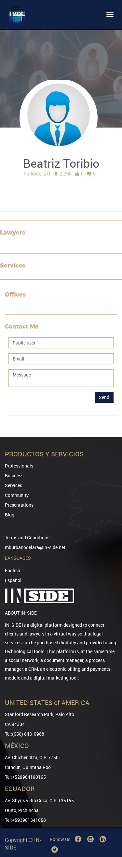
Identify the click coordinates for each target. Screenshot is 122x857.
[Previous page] (108, 828)
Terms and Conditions (27, 537)
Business (14, 475)
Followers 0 (36, 173)
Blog (9, 515)
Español (13, 580)
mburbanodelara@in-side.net (35, 547)
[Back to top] (108, 819)
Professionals (19, 466)
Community (17, 495)
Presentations (19, 505)
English (12, 570)
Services (13, 485)
